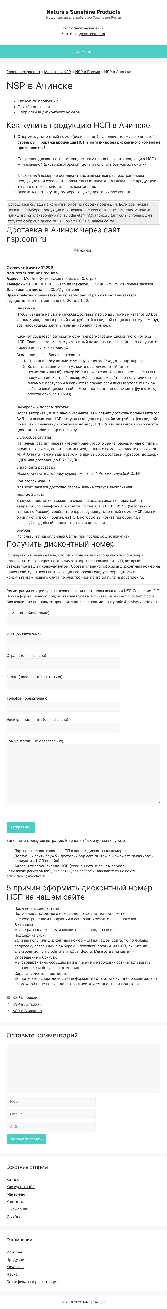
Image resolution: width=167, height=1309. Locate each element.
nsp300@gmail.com (61, 289)
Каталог (14, 1179)
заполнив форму (115, 136)
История (14, 1252)
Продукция (17, 1259)
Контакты (15, 1201)
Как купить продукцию (38, 101)
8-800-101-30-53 (43, 284)
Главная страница (23, 72)
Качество (15, 1267)
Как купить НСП (21, 1187)
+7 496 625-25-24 (108, 284)
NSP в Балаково (27, 1011)
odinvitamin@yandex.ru (83, 28)
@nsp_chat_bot (91, 34)
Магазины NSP (57, 72)
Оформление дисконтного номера (49, 112)
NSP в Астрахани (28, 1004)
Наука (12, 1274)
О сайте (14, 1216)
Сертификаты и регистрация (32, 1282)
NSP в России (87, 72)
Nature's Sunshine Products (84, 12)
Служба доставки (34, 107)
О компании (17, 1209)
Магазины (16, 1194)
